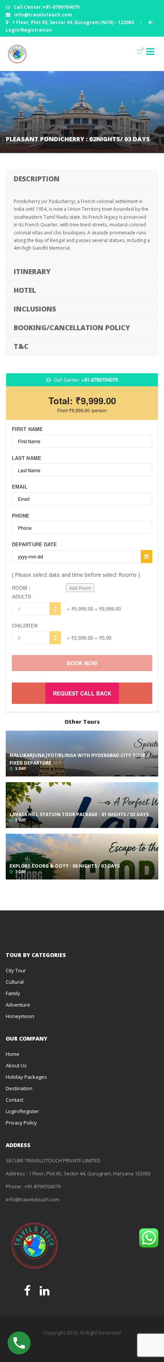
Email (20, 486)
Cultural (15, 981)
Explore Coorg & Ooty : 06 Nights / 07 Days (65, 866)
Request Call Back (82, 693)
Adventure (18, 1004)
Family (13, 993)
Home (12, 1054)
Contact (14, 1099)
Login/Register (22, 1111)
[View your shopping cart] (135, 51)
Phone (21, 515)
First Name (27, 429)
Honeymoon (20, 1016)
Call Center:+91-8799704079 (46, 7)
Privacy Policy (21, 1122)
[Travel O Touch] (17, 54)
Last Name (26, 458)
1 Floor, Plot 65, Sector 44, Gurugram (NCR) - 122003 (73, 22)
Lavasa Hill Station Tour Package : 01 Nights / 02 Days (79, 814)
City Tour (16, 970)
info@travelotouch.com (42, 14)
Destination (19, 1088)
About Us (16, 1065)
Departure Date (34, 544)
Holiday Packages (26, 1076)
